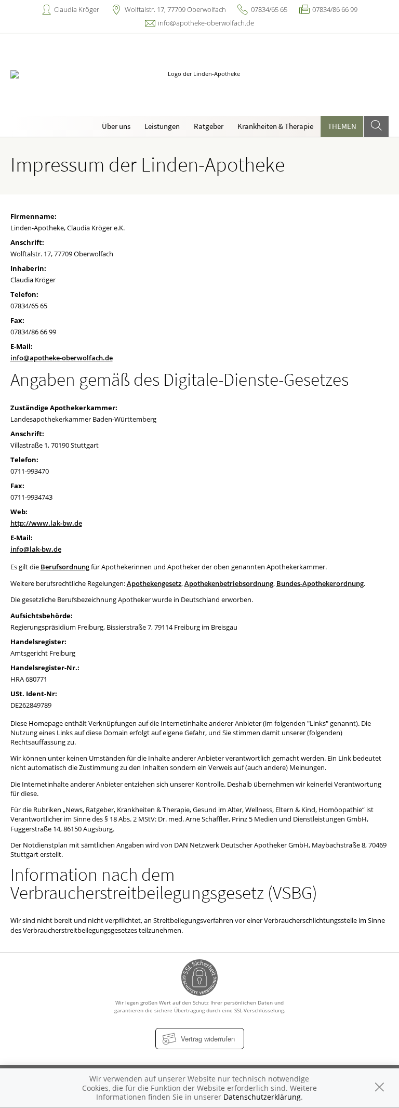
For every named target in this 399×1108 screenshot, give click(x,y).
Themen (342, 126)
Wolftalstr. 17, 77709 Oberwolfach (175, 9)
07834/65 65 (269, 9)
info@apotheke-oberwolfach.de (206, 23)
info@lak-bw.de (35, 549)
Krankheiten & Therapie (275, 126)
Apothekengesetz (154, 583)
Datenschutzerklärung (262, 1097)
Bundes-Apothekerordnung (320, 583)
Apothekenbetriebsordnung (228, 583)
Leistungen (162, 126)
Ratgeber (208, 126)
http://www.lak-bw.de (46, 523)
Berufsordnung (65, 566)
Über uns (116, 126)
